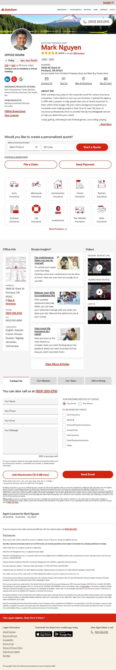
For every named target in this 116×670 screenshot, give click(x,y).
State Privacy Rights (11, 652)
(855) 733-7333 (12, 502)
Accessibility (8, 640)
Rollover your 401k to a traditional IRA (45, 294)
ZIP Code (48, 147)
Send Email (88, 474)
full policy (85, 586)
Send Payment (85, 164)
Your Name (10, 401)
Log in (112, 10)
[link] (9, 9)
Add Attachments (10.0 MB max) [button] (30, 475)
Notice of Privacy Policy (12, 648)
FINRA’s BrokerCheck (15, 111)
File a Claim (31, 164)
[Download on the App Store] (43, 634)
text (13, 65)
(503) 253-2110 (14, 313)
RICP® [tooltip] (51, 59)
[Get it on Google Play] (63, 634)
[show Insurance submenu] (67, 9)
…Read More (105, 124)
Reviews (87, 10)
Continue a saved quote (16, 157)
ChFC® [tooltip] (44, 59)
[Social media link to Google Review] (21, 79)
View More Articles (57, 364)
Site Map (6, 656)
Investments (75, 10)
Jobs (95, 10)
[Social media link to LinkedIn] (7, 79)
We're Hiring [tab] (98, 381)
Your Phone (10, 411)
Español (107, 2)
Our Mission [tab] (43, 381)
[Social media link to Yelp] (14, 79)
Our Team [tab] (70, 381)
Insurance (61, 10)
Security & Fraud (10, 636)
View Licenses (12, 115)
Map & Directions (11, 302)
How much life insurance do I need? (42, 331)
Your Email (10, 421)
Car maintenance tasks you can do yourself (44, 260)
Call (6, 65)
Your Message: (11, 430)
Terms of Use (8, 644)
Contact (103, 10)
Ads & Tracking (9, 632)
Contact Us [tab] (16, 381)
